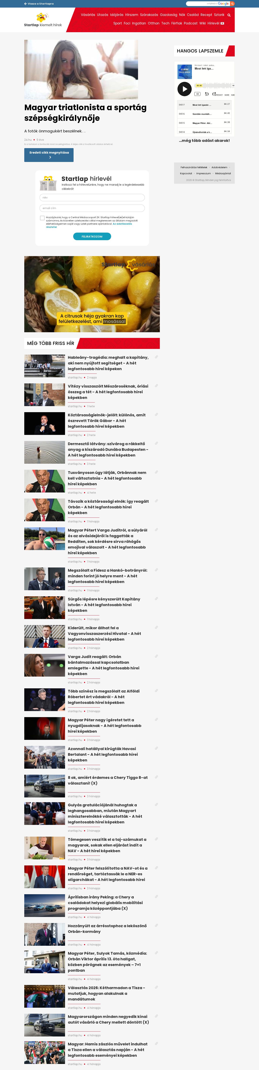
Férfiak (176, 23)
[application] (92, 294)
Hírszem (131, 15)
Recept (206, 15)
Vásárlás (88, 15)
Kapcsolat (186, 173)
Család (193, 15)
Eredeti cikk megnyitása (49, 152)
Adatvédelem (219, 167)
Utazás (102, 15)
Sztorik (219, 15)
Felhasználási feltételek (194, 167)
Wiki (202, 23)
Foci (127, 23)
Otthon (153, 23)
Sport (117, 23)
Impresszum (203, 173)
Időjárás (116, 15)
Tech (165, 23)
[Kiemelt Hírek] (45, 20)
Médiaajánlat (223, 173)
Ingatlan (139, 23)
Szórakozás (149, 15)
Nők (182, 15)
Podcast (191, 23)
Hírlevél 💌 (216, 23)
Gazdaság (168, 15)
